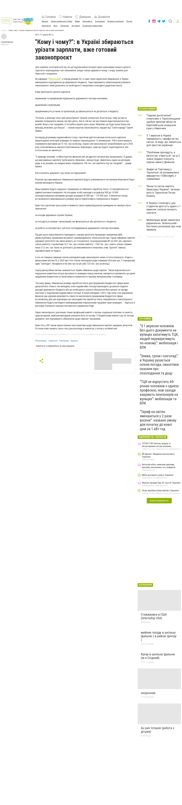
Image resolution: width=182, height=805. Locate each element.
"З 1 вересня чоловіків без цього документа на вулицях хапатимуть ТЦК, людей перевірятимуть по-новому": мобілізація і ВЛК (159, 337)
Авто (56, 26)
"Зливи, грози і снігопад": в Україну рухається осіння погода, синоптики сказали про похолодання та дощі (159, 364)
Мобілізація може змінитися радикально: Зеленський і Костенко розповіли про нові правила (163, 224)
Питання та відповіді (115, 21)
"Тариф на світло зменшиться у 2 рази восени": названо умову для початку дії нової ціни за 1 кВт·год (158, 420)
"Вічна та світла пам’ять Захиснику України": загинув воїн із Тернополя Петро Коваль (163, 191)
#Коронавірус (41, 341)
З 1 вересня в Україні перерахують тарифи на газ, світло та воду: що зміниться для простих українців (163, 140)
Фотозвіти (76, 26)
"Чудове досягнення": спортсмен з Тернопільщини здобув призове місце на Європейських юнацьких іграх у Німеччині (163, 122)
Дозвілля (104, 16)
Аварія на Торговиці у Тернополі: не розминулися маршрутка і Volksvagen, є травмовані (162, 174)
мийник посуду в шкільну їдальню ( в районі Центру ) (158, 636)
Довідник (85, 16)
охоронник (148, 693)
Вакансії (45, 21)
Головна (50, 16)
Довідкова (64, 26)
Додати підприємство (159, 500)
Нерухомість (87, 21)
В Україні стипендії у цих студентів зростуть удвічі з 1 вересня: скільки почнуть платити (163, 207)
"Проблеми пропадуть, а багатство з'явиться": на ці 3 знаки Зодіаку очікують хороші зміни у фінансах (163, 157)
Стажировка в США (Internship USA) (154, 616)
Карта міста (46, 26)
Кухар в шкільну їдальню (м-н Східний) (158, 656)
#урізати (74, 341)
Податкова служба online (92, 26)
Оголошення (100, 21)
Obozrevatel (54, 78)
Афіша (77, 21)
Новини (67, 16)
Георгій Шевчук (7, 42)
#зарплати (53, 341)
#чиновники (64, 341)
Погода (129, 21)
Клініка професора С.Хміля (61, 21)
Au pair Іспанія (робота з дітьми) (157, 730)
